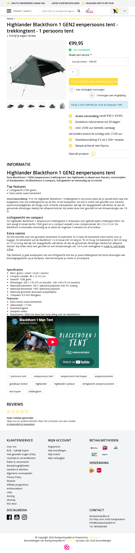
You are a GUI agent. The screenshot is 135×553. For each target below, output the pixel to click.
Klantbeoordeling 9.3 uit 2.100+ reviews (99, 140)
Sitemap (11, 499)
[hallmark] (89, 10)
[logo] (25, 11)
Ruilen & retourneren (18, 461)
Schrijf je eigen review (22, 36)
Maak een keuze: (80, 55)
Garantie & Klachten (17, 469)
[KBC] (116, 448)
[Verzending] (91, 470)
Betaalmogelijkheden (18, 465)
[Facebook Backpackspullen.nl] (9, 518)
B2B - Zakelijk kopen (18, 450)
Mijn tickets (54, 454)
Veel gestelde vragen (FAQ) (21, 454)
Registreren (54, 446)
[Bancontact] (94, 454)
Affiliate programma (17, 484)
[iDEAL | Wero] (105, 448)
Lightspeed (94, 537)
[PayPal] (105, 454)
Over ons (11, 446)
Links (9, 492)
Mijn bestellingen (57, 450)
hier (43, 314)
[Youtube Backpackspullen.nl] (16, 518)
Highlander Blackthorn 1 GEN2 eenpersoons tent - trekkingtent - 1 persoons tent (58, 18)
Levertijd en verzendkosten (21, 458)
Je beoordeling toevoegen (21, 424)
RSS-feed (11, 503)
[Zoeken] (79, 11)
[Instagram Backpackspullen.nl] (24, 518)
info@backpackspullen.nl (102, 522)
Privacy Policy (14, 477)
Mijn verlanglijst (56, 458)
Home (10, 18)
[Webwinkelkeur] (66, 547)
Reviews (11, 480)
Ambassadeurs (15, 488)
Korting (10, 496)
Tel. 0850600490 (98, 526)
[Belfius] (94, 448)
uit (70, 540)
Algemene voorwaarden (19, 473)
